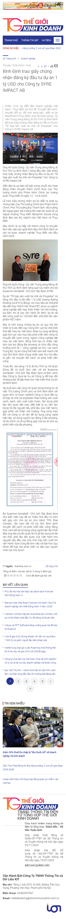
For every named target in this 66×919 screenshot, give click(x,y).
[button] (52, 65)
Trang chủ (11, 40)
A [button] (39, 66)
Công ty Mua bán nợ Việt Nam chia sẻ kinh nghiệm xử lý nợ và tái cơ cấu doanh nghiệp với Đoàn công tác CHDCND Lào (30, 660)
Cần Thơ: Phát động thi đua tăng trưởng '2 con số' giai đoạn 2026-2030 (33, 767)
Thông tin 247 (29, 40)
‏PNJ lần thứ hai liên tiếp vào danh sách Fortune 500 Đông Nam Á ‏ (29, 593)
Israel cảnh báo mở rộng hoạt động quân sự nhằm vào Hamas (30, 780)
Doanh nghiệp (28, 58)
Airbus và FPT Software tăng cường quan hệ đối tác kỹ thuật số (31, 626)
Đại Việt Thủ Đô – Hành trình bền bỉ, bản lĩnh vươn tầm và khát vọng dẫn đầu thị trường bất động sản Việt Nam (30, 672)
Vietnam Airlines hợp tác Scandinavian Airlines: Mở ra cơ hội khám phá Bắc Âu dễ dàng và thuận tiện (31, 615)
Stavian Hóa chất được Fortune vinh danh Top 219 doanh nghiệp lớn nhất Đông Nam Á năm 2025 (30, 604)
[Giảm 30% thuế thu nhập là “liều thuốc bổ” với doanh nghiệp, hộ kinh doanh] (33, 726)
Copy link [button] (53, 566)
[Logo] (30, 803)
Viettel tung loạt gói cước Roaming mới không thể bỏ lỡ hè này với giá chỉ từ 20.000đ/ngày (30, 649)
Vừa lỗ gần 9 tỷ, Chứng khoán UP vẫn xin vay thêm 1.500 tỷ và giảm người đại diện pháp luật (30, 638)
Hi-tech (46, 40)
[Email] (56, 66)
